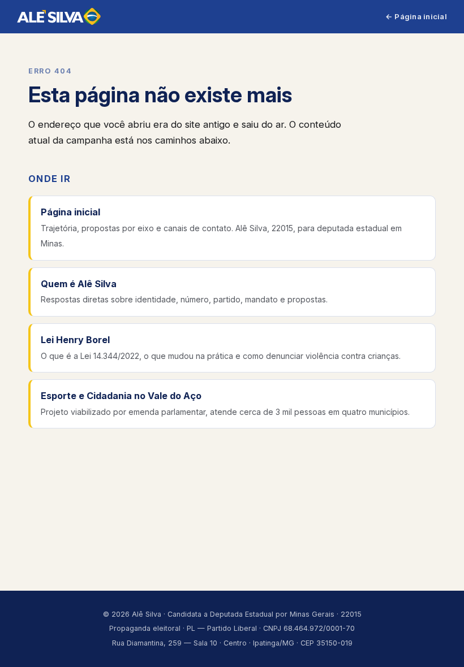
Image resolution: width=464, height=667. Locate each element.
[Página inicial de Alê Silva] (59, 16)
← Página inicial (416, 16)
